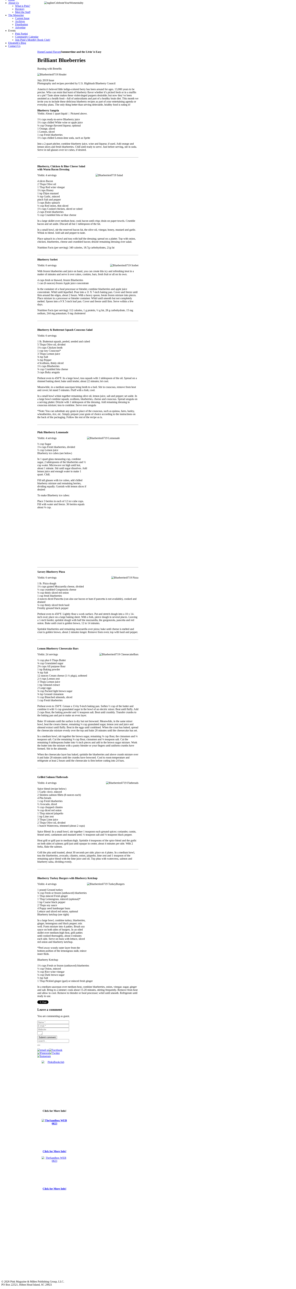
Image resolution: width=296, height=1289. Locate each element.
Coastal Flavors (52, 51)
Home (40, 51)
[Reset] (38, 1045)
